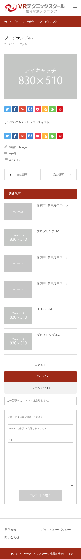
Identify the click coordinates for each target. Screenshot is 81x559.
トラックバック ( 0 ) (40, 387)
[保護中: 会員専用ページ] (18, 211)
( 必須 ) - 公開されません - (27, 428)
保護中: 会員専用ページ (53, 205)
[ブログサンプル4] (18, 341)
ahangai (22, 147)
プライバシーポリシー (56, 529)
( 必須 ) (25, 417)
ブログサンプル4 (48, 335)
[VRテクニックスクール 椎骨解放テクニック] (34, 8)
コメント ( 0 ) (40, 376)
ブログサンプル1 (48, 231)
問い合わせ (11, 537)
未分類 (23, 44)
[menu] (75, 6)
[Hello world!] (18, 315)
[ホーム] (5, 22)
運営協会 (10, 529)
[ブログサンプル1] (18, 237)
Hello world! (45, 309)
